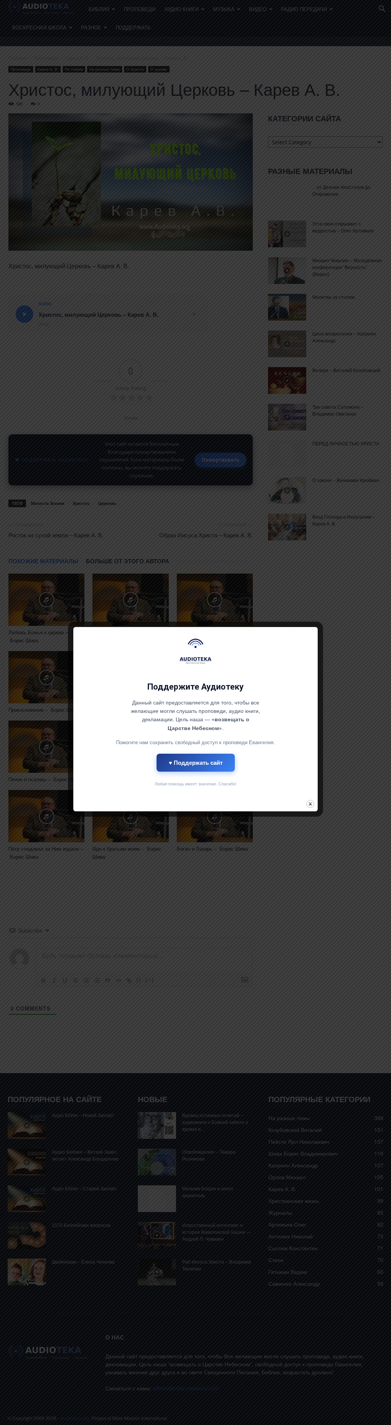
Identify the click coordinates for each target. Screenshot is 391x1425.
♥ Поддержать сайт (196, 762)
